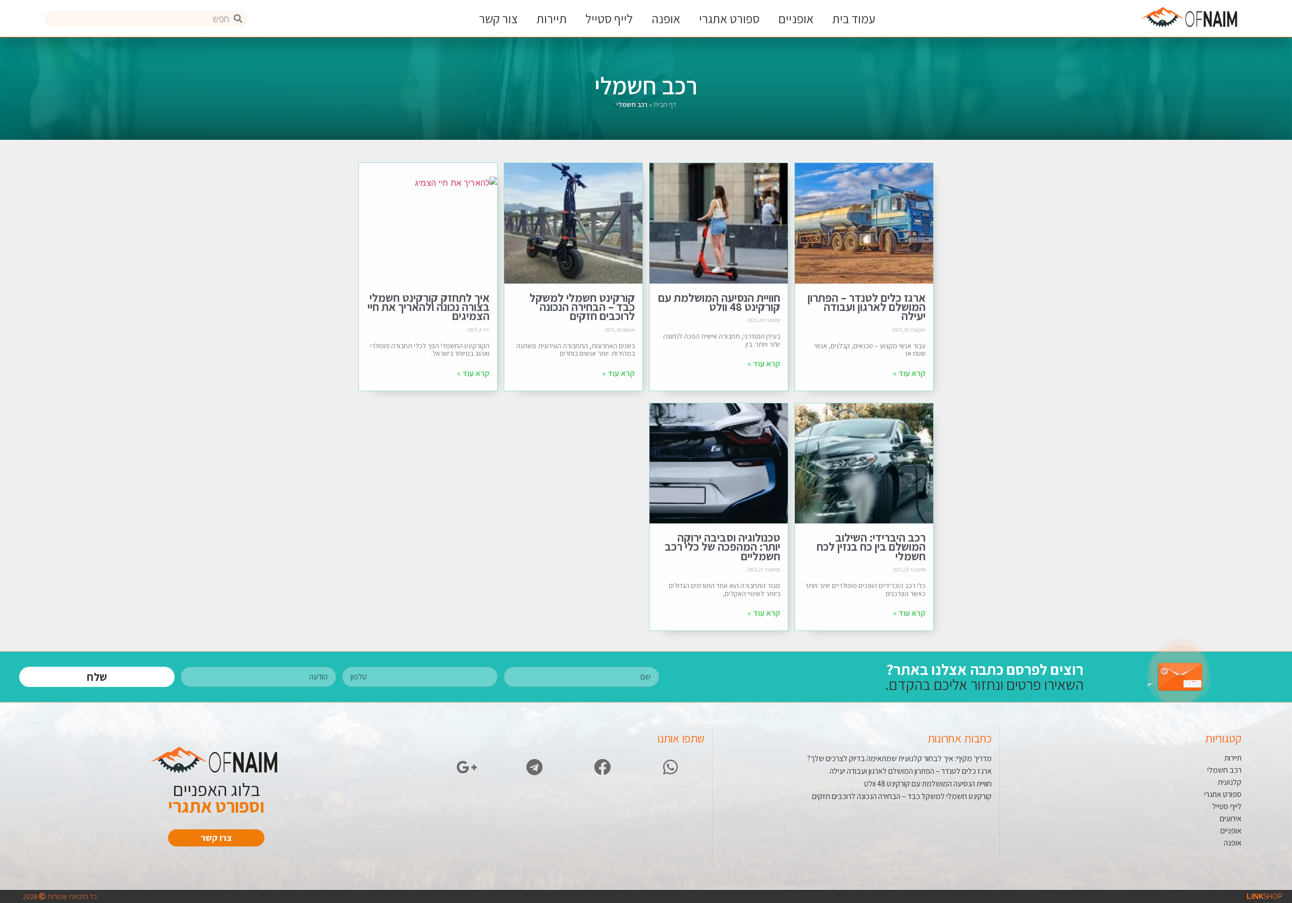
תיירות (551, 19)
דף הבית (665, 104)
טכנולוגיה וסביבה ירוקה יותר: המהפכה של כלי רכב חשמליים (722, 547)
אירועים (1231, 818)
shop (1264, 896)
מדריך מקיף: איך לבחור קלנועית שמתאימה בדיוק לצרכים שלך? (899, 758)
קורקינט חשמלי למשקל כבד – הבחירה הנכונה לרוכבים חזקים (582, 307)
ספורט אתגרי (729, 19)
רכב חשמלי (1224, 770)
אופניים (796, 19)
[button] (216, 837)
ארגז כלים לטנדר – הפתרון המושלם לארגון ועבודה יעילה (866, 307)
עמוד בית (853, 19)
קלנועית (1230, 782)
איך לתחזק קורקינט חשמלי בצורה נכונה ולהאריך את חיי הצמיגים (428, 307)
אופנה (666, 19)
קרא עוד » (909, 373)
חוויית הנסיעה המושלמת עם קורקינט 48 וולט (719, 302)
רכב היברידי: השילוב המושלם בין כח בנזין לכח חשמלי (871, 547)
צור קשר (498, 19)
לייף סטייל (609, 19)
